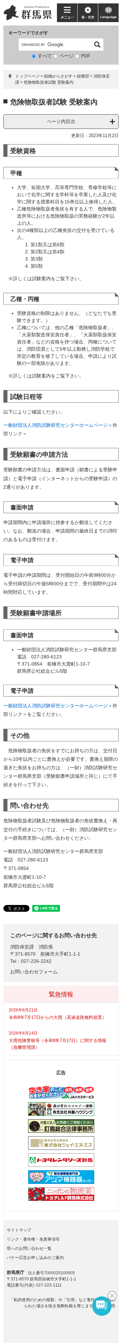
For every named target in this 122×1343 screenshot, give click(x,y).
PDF (85, 55)
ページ (66, 55)
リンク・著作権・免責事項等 (33, 1239)
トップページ (27, 76)
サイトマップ (19, 1230)
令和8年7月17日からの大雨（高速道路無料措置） (57, 1017)
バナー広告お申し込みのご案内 (35, 1257)
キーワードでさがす (28, 33)
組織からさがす (58, 76)
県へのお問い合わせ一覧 (29, 1248)
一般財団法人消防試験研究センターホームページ (55, 425)
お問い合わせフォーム (34, 971)
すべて (45, 55)
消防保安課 (22, 947)
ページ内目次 (61, 121)
